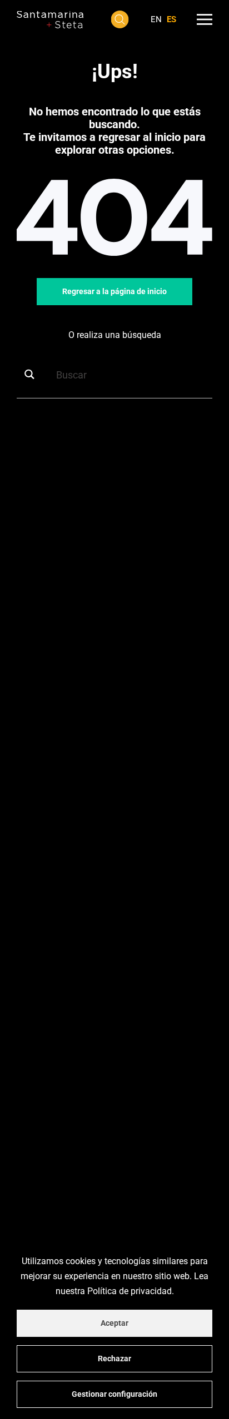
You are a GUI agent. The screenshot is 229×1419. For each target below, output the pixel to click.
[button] (120, 19)
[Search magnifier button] (33, 374)
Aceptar (114, 1323)
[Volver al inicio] (50, 19)
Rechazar (114, 1358)
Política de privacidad (129, 1291)
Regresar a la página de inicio (114, 291)
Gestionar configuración (114, 1394)
